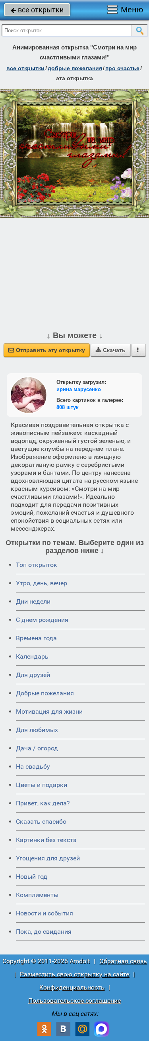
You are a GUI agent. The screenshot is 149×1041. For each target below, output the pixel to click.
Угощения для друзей (48, 858)
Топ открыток (36, 565)
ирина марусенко (78, 389)
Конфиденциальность (71, 987)
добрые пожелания (75, 68)
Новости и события (44, 913)
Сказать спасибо (41, 821)
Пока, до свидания (44, 931)
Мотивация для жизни (49, 711)
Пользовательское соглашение (74, 1000)
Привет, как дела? (43, 803)
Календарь (32, 656)
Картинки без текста (46, 840)
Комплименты (37, 895)
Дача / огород (37, 748)
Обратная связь (123, 961)
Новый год (31, 876)
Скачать (111, 350)
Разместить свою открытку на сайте (74, 974)
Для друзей (33, 675)
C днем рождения (42, 620)
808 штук (67, 407)
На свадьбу (33, 766)
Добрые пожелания (45, 693)
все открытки (37, 10)
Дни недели (33, 601)
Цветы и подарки (41, 785)
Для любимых (37, 730)
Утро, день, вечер (41, 583)
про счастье (122, 68)
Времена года (36, 638)
